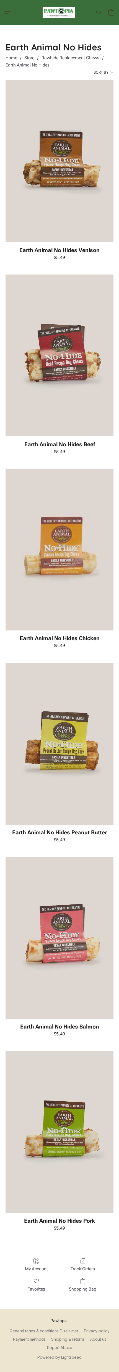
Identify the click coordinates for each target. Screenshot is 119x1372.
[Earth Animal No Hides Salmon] (59, 938)
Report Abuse (59, 1347)
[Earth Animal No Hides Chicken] (59, 549)
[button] (60, 12)
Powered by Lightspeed (59, 1357)
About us (98, 1339)
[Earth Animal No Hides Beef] (59, 355)
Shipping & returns (68, 1339)
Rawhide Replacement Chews (70, 57)
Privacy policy (97, 1331)
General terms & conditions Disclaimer (44, 1331)
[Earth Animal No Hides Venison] (59, 161)
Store (29, 57)
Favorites (36, 1289)
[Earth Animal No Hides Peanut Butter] (59, 744)
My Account (36, 1268)
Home (11, 57)
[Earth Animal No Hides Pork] (59, 1132)
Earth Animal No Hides (28, 65)
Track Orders (83, 1268)
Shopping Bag (82, 1289)
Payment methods (29, 1339)
